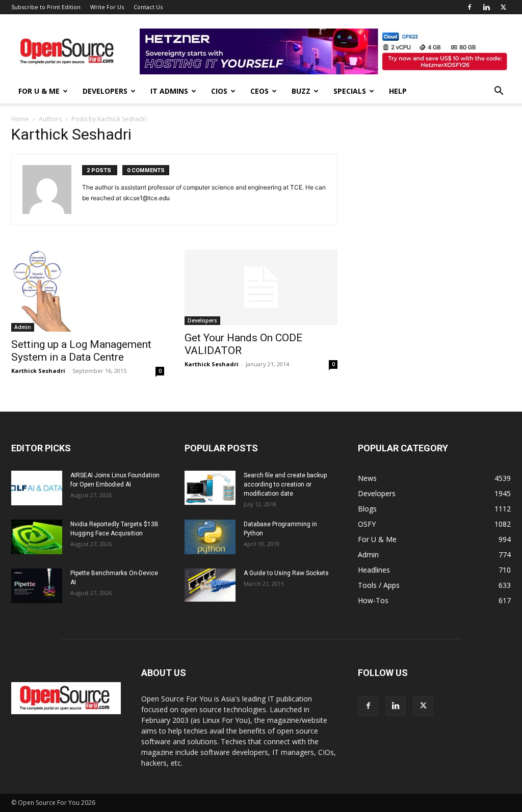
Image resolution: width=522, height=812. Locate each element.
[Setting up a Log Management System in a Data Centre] (87, 291)
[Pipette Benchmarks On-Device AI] (36, 586)
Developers (105, 91)
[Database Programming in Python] (210, 537)
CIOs (219, 91)
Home (20, 119)
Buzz (301, 91)
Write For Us (107, 7)
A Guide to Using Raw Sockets (286, 573)
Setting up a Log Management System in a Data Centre (81, 350)
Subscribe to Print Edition (46, 7)
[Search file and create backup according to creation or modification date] (210, 488)
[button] (498, 92)
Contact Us (148, 7)
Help (398, 91)
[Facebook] (469, 7)
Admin (22, 327)
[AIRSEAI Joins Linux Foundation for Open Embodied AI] (36, 488)
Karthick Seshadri (38, 370)
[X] (503, 7)
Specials (349, 91)
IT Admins (169, 91)
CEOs (259, 91)
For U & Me (39, 91)
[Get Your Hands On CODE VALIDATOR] (261, 287)
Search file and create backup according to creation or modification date (285, 484)
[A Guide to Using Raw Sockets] (210, 585)
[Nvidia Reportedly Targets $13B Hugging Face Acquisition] (36, 537)
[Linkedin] (486, 7)
